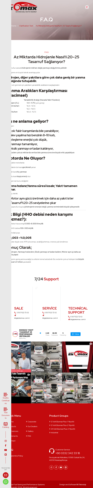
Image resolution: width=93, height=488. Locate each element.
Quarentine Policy (16, 456)
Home (13, 26)
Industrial (54, 432)
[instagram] (5, 441)
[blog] (5, 454)
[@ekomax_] (15, 334)
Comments (13, 436)
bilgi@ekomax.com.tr (78, 319)
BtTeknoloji (81, 484)
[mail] (6, 475)
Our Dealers (32, 426)
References (13, 431)
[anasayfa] (20, 7)
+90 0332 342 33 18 (67, 453)
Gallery (30, 431)
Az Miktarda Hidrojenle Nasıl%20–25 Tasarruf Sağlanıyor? (59, 26)
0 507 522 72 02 (22, 313)
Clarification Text (26, 26)
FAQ (29, 436)
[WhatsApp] (6, 481)
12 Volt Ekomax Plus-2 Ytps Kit (63, 425)
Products (12, 426)
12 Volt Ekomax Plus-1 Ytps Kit (62, 421)
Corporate (32, 421)
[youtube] (5, 450)
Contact (12, 441)
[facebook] (5, 445)
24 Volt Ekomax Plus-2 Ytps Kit (63, 429)
